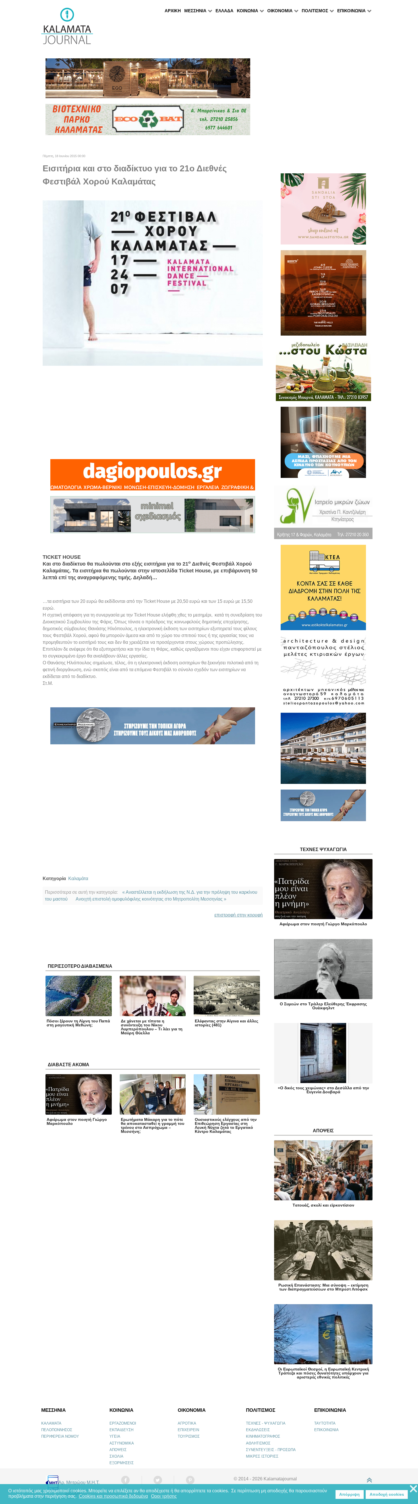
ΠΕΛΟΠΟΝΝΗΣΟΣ (56, 1430)
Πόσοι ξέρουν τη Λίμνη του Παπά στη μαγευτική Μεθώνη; (78, 1023)
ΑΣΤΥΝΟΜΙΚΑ (121, 1443)
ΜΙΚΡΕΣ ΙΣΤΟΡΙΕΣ (262, 1456)
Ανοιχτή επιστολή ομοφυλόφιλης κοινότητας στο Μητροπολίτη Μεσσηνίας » (151, 899)
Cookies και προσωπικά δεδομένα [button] (113, 1496)
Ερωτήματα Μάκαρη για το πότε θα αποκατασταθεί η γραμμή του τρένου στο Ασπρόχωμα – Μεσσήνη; (152, 1125)
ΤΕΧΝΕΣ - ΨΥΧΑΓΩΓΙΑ (265, 1423)
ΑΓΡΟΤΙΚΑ (187, 1423)
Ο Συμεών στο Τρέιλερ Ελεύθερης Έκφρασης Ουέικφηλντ (323, 1006)
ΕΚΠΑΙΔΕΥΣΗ (121, 1430)
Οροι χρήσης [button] (164, 1496)
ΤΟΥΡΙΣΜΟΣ (189, 1436)
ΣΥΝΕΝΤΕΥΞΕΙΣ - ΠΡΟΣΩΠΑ (271, 1450)
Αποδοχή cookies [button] (387, 1494)
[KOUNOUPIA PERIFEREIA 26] (323, 444)
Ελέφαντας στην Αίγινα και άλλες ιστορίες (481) (226, 1023)
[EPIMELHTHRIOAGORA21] (323, 808)
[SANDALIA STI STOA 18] (323, 211)
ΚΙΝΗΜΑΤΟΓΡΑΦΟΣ (263, 1436)
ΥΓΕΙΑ (114, 1436)
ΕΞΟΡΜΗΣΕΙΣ (121, 1463)
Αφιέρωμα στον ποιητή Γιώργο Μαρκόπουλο (77, 1121)
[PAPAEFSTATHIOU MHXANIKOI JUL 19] (323, 750)
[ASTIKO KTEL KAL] (323, 589)
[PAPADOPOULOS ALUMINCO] (152, 517)
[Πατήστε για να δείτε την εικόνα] (153, 282)
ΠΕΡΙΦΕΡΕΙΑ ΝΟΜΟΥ (60, 1436)
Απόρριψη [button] (349, 1494)
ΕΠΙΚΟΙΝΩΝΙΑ (326, 1430)
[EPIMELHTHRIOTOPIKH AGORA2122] (152, 728)
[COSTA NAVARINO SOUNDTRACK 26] (323, 295)
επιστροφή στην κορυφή (238, 915)
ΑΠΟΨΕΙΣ (118, 1450)
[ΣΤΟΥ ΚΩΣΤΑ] (323, 373)
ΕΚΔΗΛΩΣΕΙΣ (258, 1430)
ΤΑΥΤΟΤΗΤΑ (325, 1423)
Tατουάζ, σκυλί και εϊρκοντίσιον (323, 1205)
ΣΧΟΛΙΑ (116, 1456)
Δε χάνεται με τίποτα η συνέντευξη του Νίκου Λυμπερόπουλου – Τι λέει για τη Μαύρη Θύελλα (152, 1027)
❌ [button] (413, 1489)
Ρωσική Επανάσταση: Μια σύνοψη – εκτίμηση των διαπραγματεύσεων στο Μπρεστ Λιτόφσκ (323, 1287)
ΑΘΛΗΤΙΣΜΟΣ (258, 1443)
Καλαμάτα (78, 878)
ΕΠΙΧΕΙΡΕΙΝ (188, 1430)
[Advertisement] (153, 412)
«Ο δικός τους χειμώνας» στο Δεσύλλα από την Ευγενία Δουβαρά (323, 1090)
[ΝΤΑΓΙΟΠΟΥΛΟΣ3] (152, 477)
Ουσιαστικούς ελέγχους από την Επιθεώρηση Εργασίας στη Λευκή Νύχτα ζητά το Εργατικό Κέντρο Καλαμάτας (226, 1125)
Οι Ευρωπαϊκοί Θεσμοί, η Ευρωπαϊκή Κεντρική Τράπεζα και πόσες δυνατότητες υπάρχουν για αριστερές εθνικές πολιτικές (323, 1373)
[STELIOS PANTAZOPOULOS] (323, 673)
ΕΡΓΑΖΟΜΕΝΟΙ (122, 1423)
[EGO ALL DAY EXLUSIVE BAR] (147, 80)
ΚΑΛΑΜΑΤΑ (51, 1423)
